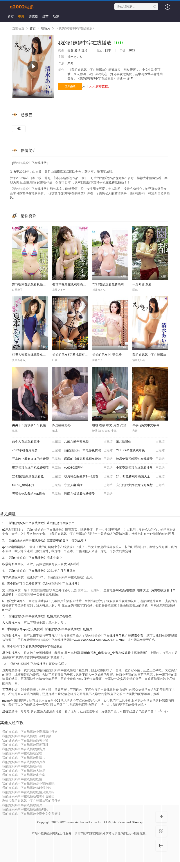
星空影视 (8, 653)
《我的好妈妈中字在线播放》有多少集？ (34, 557)
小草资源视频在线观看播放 (140, 467)
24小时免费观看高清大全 (140, 476)
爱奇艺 (82, 590)
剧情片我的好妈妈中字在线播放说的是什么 (31, 800)
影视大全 (13, 601)
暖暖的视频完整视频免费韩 (88, 459)
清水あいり (75, 56)
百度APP (54, 635)
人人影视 (8, 622)
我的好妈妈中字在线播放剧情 (22, 779)
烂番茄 (6, 711)
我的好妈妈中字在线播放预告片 (23, 749)
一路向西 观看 (142, 284)
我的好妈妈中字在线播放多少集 (23, 775)
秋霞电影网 (10, 564)
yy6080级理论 (88, 467)
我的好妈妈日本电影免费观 (88, 450)
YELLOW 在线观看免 (140, 450)
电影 (21, 16)
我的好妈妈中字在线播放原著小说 (25, 740)
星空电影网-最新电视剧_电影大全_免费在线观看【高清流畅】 (107, 653)
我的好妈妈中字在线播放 (149, 354)
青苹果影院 (10, 577)
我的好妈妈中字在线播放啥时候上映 (26, 787)
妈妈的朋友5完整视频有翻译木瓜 (74, 354)
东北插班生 (140, 441)
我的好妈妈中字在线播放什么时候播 (26, 736)
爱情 (77, 50)
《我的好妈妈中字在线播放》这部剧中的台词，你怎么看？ (47, 540)
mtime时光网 (11, 700)
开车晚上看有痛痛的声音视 (36, 459)
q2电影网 (8, 529)
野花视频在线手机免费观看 (36, 467)
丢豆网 (6, 689)
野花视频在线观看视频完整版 (32, 284)
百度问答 (67, 564)
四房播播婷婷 (61, 425)
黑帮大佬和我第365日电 (36, 493)
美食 (70, 50)
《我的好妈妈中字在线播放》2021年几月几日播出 (41, 570)
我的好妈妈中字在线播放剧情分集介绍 (28, 792)
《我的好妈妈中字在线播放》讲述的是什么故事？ (41, 523)
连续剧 (33, 16)
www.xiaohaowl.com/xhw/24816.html (99, 640)
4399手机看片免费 (36, 450)
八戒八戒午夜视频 (88, 441)
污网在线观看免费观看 (88, 493)
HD (19, 128)
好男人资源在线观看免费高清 (32, 354)
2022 (131, 50)
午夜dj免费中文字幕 (145, 425)
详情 (130, 78)
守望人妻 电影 (88, 485)
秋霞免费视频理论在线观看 (140, 459)
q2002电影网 (11, 547)
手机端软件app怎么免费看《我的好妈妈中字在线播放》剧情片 (49, 629)
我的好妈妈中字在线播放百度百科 (25, 744)
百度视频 (24, 594)
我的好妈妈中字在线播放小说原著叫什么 (30, 731)
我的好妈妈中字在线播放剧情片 (23, 757)
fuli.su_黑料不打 (36, 485)
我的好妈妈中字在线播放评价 (22, 766)
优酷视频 (37, 590)
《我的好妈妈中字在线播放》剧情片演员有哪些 (39, 616)
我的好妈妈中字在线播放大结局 (23, 770)
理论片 (45, 28)
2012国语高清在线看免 (36, 476)
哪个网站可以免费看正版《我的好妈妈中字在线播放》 (44, 583)
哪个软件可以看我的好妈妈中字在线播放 (34, 646)
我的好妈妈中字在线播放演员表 (23, 762)
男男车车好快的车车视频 (29, 425)
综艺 (45, 16)
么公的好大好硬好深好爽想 (140, 485)
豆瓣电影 (8, 670)
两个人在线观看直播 (36, 441)
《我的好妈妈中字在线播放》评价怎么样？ (38, 664)
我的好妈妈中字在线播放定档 (22, 753)
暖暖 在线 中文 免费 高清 (109, 425)
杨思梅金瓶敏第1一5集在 (88, 476)
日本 (108, 50)
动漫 (56, 16)
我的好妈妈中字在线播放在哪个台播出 (28, 796)
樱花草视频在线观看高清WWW (73, 284)
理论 (84, 50)
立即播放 (70, 86)
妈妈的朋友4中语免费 (107, 354)
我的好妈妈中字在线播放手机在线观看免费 (114, 635)
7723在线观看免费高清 (108, 284)
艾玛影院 (8, 590)
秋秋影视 (8, 635)
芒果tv (95, 590)
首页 (11, 16)
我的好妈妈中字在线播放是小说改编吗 (28, 783)
